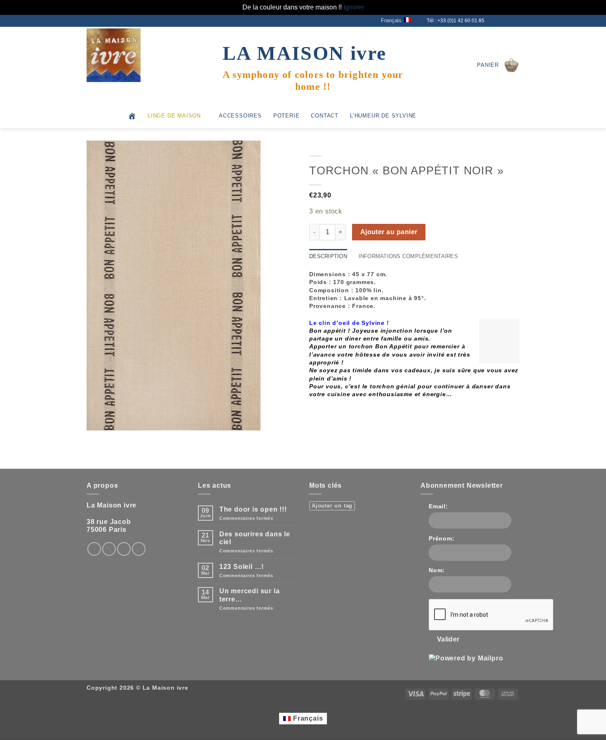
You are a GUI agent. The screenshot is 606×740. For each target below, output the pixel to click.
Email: (438, 506)
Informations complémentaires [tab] (408, 256)
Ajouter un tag (332, 506)
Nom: (437, 570)
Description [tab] (328, 256)
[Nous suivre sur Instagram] (491, 20)
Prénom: (442, 538)
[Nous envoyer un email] (507, 20)
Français (391, 20)
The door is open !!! (253, 509)
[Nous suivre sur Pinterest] (139, 549)
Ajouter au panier (389, 231)
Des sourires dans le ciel (254, 538)
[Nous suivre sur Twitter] (499, 20)
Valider (448, 639)
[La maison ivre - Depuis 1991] (128, 55)
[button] (498, 65)
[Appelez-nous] (515, 20)
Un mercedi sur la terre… (249, 594)
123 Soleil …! (241, 566)
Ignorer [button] (353, 7)
